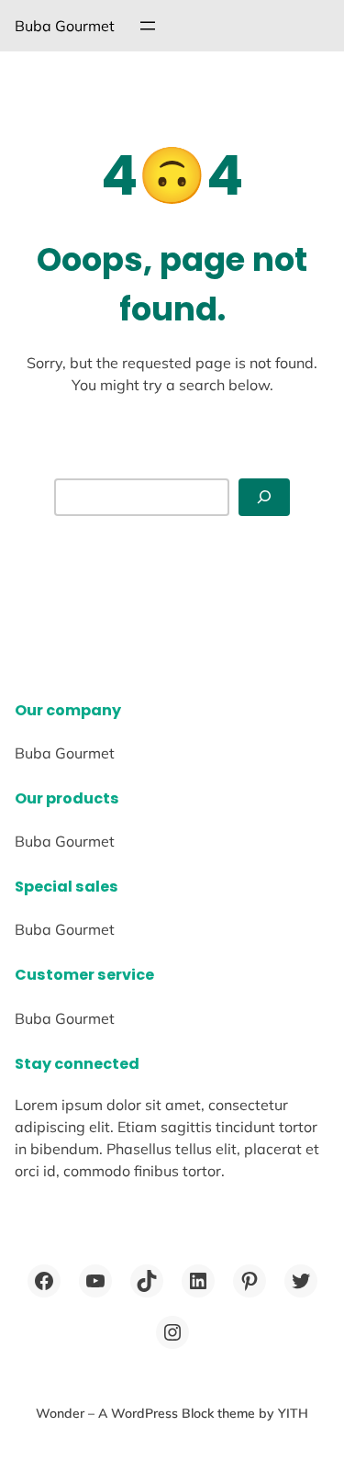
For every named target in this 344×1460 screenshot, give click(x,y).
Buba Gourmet (65, 26)
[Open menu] (148, 26)
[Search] (264, 497)
